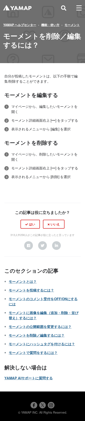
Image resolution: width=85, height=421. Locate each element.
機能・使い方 (50, 25)
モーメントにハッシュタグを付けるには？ (42, 343)
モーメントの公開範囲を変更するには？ (40, 326)
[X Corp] (42, 245)
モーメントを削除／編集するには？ (37, 335)
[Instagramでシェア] (51, 405)
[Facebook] (28, 245)
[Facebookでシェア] (34, 405)
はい (32, 224)
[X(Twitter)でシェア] (42, 405)
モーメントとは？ (23, 281)
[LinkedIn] (56, 245)
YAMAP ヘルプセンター (19, 25)
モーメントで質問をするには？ (33, 352)
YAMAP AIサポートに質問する (28, 377)
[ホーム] (17, 8)
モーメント (72, 25)
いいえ (55, 224)
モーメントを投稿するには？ (31, 290)
